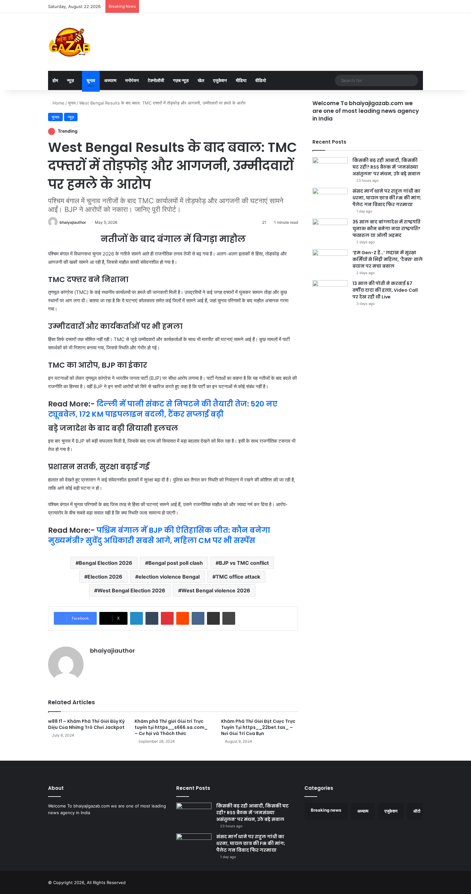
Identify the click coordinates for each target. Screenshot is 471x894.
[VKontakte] (198, 618)
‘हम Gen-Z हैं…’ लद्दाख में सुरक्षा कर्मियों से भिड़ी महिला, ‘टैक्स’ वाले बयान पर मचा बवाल (387, 259)
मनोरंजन (132, 80)
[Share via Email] (213, 618)
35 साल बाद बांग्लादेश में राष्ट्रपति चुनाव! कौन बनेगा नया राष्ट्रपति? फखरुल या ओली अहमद (386, 228)
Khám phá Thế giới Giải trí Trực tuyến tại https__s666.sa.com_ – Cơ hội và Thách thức (171, 727)
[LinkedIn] (136, 618)
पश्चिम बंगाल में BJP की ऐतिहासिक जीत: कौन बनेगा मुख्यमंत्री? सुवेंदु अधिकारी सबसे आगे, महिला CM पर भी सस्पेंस (159, 535)
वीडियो (260, 80)
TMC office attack (238, 576)
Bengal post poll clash (175, 563)
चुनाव (91, 80)
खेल (201, 80)
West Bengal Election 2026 (131, 590)
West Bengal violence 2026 (215, 590)
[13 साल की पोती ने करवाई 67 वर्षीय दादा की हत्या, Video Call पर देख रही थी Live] (330, 292)
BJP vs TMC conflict (244, 563)
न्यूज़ (70, 80)
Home (57, 102)
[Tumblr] (151, 618)
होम (55, 80)
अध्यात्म (110, 80)
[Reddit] (182, 618)
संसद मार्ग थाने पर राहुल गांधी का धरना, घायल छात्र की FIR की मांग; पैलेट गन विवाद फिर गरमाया (386, 198)
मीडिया (241, 80)
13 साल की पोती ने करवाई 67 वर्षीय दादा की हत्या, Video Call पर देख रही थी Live (385, 290)
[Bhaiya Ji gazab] (69, 42)
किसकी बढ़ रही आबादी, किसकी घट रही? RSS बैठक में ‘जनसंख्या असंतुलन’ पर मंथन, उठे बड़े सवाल (386, 167)
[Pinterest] (167, 618)
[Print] (228, 618)
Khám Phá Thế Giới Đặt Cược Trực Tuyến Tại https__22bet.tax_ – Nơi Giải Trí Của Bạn (258, 727)
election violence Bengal (169, 576)
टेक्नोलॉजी (156, 80)
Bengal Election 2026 (105, 563)
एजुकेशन (220, 80)
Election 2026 (104, 576)
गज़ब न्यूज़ (181, 80)
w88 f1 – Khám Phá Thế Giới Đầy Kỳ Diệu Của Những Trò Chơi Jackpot (86, 724)
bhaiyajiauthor (73, 222)
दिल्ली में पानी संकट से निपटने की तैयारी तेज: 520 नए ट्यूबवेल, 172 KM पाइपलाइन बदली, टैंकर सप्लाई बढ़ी (162, 409)
